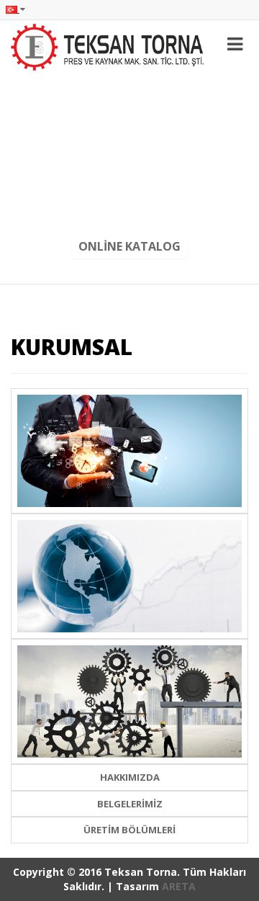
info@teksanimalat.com (129, 184)
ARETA (179, 886)
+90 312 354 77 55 (129, 91)
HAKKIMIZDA (130, 777)
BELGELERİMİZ (130, 803)
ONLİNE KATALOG (129, 246)
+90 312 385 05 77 (129, 137)
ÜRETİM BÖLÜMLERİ (129, 829)
